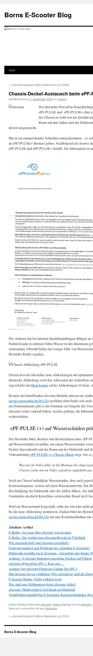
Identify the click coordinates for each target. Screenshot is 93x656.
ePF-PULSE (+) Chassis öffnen (52, 454)
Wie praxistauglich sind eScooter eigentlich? (39, 542)
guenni (62, 99)
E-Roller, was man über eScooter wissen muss (40, 532)
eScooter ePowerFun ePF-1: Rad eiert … (36, 563)
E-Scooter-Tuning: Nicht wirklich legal (35, 579)
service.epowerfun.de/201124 (29, 400)
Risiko (56, 604)
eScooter (46, 604)
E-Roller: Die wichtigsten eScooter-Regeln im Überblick (47, 537)
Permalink (51, 608)
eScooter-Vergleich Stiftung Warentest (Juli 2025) (39, 85)
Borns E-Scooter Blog (38, 14)
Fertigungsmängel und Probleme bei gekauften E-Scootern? (49, 548)
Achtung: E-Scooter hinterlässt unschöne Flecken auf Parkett (50, 558)
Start (12, 70)
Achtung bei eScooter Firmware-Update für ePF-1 (43, 568)
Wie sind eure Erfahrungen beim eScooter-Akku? (42, 584)
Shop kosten (39, 385)
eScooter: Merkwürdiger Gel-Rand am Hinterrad (42, 589)
